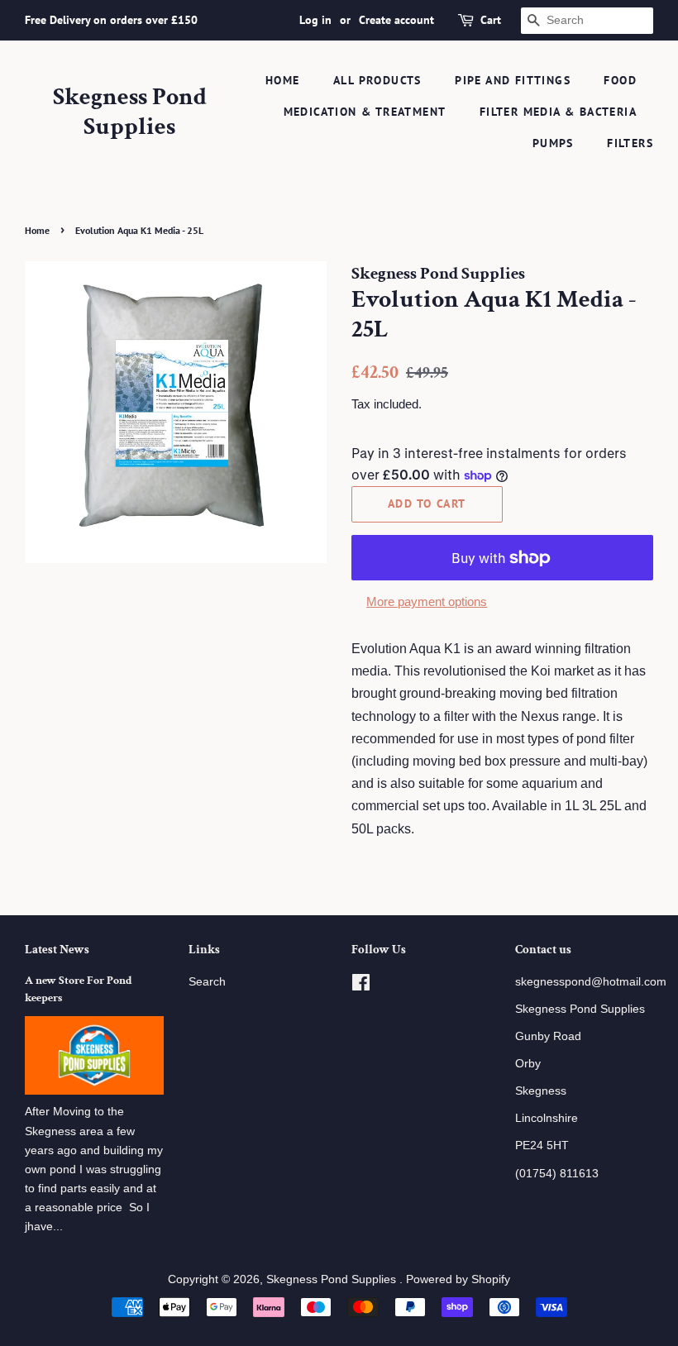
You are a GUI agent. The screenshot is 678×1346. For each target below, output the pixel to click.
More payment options (426, 601)
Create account (396, 19)
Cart (490, 19)
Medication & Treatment (365, 111)
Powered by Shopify (458, 1279)
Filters (630, 143)
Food (620, 80)
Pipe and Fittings (513, 80)
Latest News (57, 949)
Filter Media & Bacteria (558, 111)
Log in (315, 19)
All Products (377, 80)
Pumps (553, 143)
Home (282, 80)
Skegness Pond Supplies (130, 112)
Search (207, 982)
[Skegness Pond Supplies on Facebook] (360, 986)
